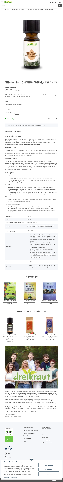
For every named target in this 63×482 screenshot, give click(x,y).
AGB (43, 435)
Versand (17, 114)
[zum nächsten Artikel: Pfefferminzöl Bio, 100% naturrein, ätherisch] (56, 12)
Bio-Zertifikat (27, 439)
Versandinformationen (29, 436)
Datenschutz (14, 477)
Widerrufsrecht (46, 440)
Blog (25, 441)
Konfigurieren (48, 469)
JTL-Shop (55, 480)
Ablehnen (48, 474)
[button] (50, 3)
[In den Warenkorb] (6, 17)
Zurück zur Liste (10, 9)
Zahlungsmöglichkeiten (29, 433)
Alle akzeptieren (49, 465)
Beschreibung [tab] (8, 131)
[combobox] (31, 104)
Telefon (10, 457)
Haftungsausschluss (47, 443)
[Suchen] (60, 5)
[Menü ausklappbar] (2, 1)
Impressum (6, 477)
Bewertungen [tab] (17, 131)
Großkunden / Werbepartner (31, 430)
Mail (9, 453)
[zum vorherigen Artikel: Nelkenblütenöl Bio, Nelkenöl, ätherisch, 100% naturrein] (53, 12)
